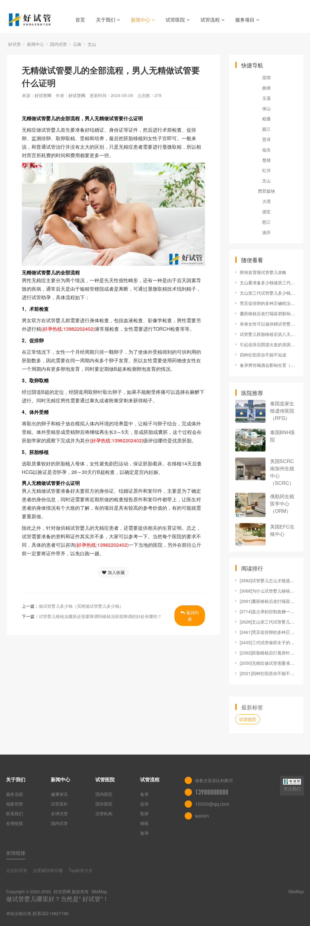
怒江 (266, 222)
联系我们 (14, 813)
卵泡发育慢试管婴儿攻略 (263, 272)
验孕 (144, 833)
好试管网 (43, 95)
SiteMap (99, 891)
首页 (80, 19)
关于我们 (105, 19)
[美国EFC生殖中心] (250, 534)
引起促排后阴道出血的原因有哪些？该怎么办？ (268, 344)
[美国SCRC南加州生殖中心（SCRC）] (250, 469)
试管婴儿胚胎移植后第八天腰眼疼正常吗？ (268, 334)
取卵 (144, 813)
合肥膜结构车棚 (48, 870)
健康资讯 (59, 794)
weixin (202, 815)
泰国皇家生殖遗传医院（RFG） (282, 410)
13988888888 (211, 792)
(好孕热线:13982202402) (68, 328)
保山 (266, 108)
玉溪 (266, 98)
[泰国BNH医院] (250, 440)
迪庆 (266, 232)
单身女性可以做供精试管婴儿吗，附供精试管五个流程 (268, 324)
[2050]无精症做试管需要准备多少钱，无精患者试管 (268, 663)
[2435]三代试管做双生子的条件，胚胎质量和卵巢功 (268, 642)
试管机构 (103, 813)
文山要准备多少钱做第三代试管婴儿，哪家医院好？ (268, 282)
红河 (266, 170)
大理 (266, 201)
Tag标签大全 (80, 870)
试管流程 (210, 19)
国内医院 (103, 794)
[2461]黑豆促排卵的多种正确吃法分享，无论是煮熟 (268, 632)
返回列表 (192, 615)
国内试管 (58, 44)
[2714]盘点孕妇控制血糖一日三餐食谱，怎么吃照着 (268, 611)
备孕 (144, 794)
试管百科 (59, 804)
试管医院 (175, 19)
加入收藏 (116, 572)
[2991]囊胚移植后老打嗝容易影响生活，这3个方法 (268, 601)
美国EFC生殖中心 (282, 530)
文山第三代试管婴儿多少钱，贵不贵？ (268, 293)
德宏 (266, 211)
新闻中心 (140, 19)
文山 (91, 44)
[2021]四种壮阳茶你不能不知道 (268, 673)
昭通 (266, 119)
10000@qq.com (212, 803)
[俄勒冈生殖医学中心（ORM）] (250, 505)
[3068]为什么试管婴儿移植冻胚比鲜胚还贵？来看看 (268, 591)
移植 (144, 823)
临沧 (266, 150)
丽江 (266, 129)
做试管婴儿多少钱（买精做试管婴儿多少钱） (81, 606)
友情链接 (14, 823)
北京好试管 (16, 870)
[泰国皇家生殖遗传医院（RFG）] (250, 411)
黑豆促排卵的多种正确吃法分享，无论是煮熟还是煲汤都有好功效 (268, 303)
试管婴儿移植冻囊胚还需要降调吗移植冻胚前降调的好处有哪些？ (100, 616)
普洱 (266, 139)
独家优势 (14, 804)
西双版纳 (266, 191)
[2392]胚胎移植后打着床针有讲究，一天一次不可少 (268, 653)
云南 (77, 44)
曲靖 (266, 88)
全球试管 (59, 813)
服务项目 (245, 19)
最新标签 (252, 707)
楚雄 (266, 160)
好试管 (14, 44)
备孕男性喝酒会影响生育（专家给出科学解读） (268, 365)
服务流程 (14, 794)
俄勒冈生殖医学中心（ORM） (282, 503)
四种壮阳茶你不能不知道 (263, 355)
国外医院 (103, 804)
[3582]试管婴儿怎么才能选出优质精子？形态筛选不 (268, 580)
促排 (144, 804)
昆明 (266, 77)
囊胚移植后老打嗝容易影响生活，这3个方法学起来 (268, 313)
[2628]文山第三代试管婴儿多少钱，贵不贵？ (268, 622)
